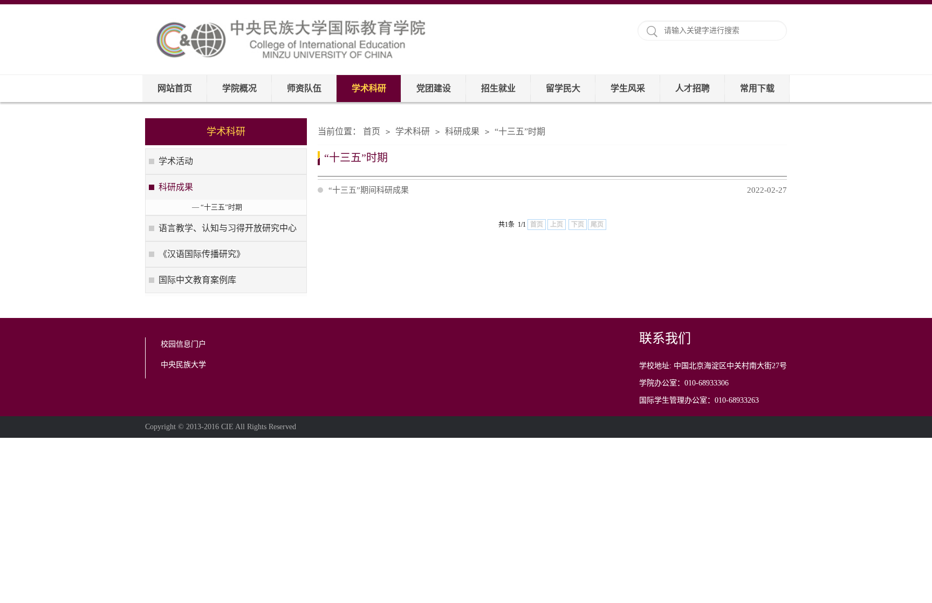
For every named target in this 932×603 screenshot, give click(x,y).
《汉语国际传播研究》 (202, 254)
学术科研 (369, 88)
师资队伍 (304, 88)
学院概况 (239, 88)
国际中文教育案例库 (197, 279)
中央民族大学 (183, 365)
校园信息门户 (183, 344)
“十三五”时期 (520, 131)
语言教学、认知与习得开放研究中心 (228, 228)
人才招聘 (692, 88)
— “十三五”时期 (217, 207)
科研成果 (176, 187)
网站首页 (174, 88)
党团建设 (433, 88)
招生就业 (498, 88)
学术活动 (176, 161)
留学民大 (563, 88)
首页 (371, 131)
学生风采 (628, 88)
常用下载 (757, 88)
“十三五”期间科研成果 (557, 190)
